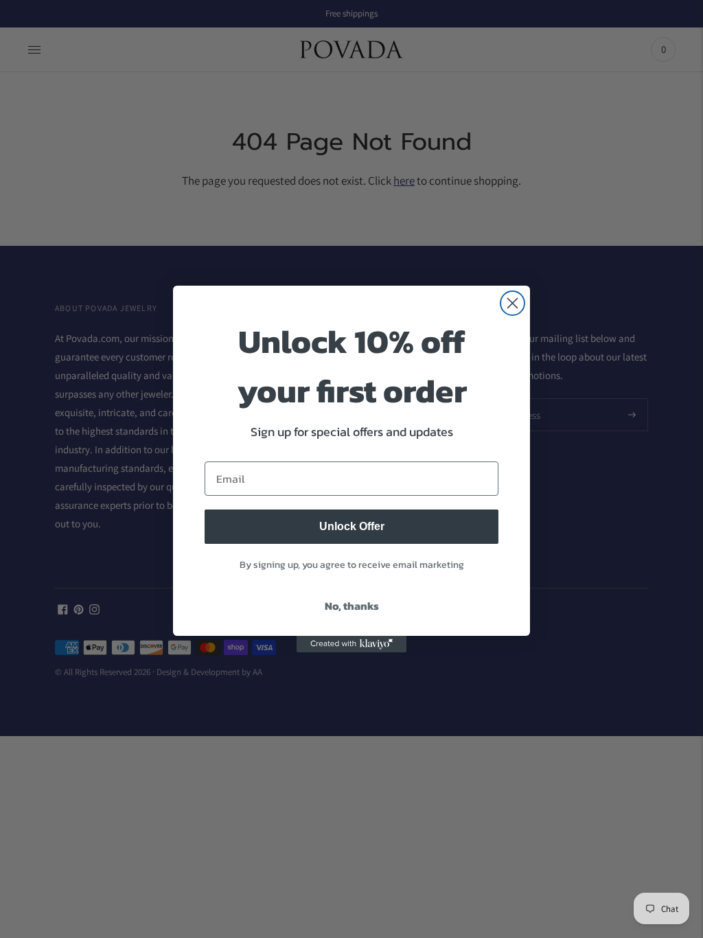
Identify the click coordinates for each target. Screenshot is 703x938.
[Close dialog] (512, 303)
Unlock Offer (351, 526)
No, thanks (352, 605)
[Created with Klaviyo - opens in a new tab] (351, 644)
